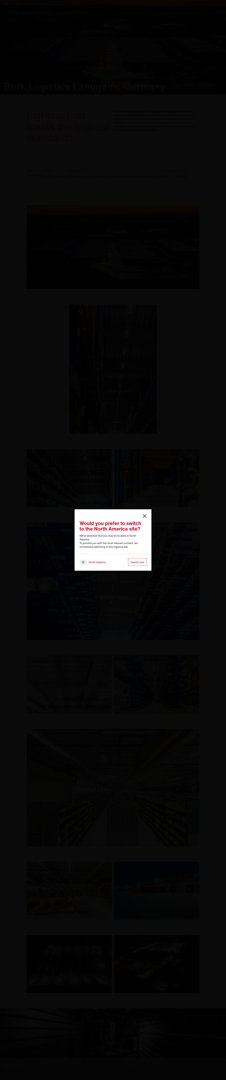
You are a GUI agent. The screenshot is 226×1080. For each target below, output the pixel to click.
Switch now (137, 562)
